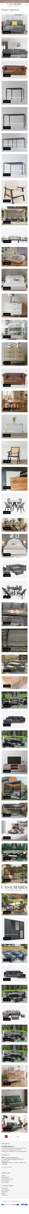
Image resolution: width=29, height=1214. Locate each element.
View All (7, 32)
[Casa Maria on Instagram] (8, 1167)
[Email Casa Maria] (10, 1167)
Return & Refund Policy (8, 1179)
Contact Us (4, 1195)
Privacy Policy (5, 1182)
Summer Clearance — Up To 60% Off (15, 1)
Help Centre (5, 1188)
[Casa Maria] (14, 5)
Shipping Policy (5, 1177)
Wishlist (3, 1193)
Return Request (6, 1190)
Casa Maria (7, 1201)
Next (18, 1136)
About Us (4, 1175)
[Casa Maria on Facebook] (2, 1167)
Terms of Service (6, 1180)
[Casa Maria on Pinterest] (5, 1167)
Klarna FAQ (4, 1191)
